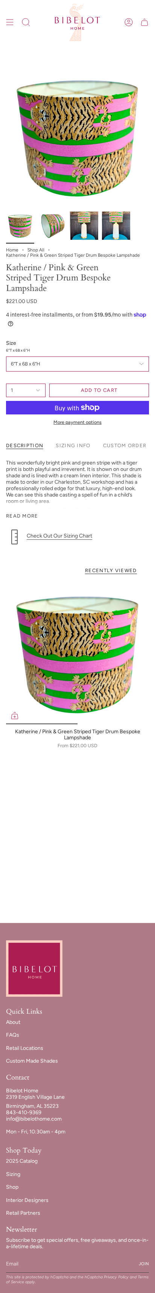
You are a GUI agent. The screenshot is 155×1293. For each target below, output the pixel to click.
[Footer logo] (34, 968)
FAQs (12, 1035)
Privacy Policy (116, 1277)
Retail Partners (23, 1213)
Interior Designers (27, 1200)
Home (12, 250)
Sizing (13, 1174)
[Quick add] (14, 715)
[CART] (144, 22)
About (13, 1022)
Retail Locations (24, 1048)
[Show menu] (9, 22)
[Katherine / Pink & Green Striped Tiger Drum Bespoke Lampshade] (77, 652)
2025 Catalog (22, 1161)
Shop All (35, 250)
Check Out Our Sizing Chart (59, 536)
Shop (12, 1187)
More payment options (77, 422)
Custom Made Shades (32, 1061)
